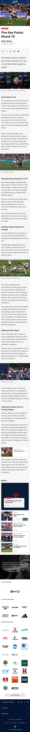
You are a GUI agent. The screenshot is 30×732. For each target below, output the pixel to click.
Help (10, 722)
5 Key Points (5, 28)
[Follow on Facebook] (21, 702)
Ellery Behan (6, 41)
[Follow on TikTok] (18, 702)
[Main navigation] (2, 2)
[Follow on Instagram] (27, 702)
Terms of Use (11, 719)
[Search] (28, 2)
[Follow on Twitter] (24, 702)
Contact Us (14, 722)
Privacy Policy (18, 719)
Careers (6, 722)
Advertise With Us (22, 722)
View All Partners (15, 695)
